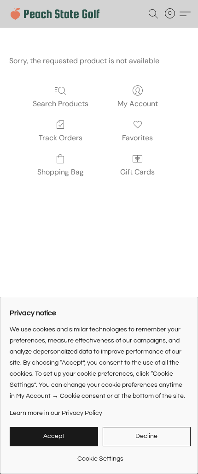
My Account (137, 103)
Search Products (60, 103)
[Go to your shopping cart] (172, 13)
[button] (57, 14)
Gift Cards (137, 172)
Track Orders (60, 138)
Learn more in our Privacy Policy (56, 413)
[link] (100, 455)
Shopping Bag (60, 172)
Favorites (137, 138)
